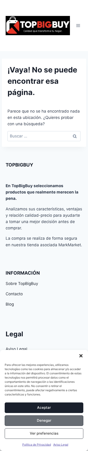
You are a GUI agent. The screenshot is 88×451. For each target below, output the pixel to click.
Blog (10, 304)
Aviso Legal (60, 444)
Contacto (14, 294)
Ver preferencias (44, 433)
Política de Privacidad (36, 444)
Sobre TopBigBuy (22, 283)
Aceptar (44, 407)
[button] (81, 355)
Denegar (44, 420)
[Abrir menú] (78, 25)
